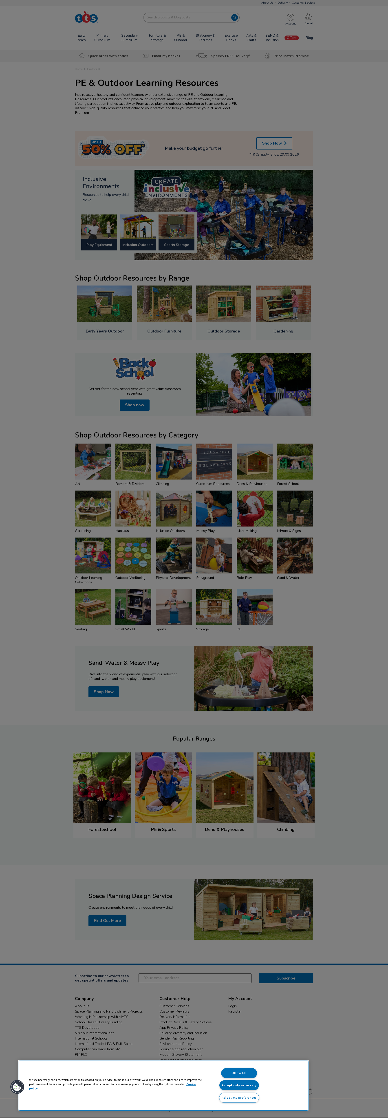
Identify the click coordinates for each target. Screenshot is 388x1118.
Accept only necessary (239, 1085)
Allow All (239, 1073)
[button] (17, 1087)
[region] (163, 1085)
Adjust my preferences (239, 1098)
